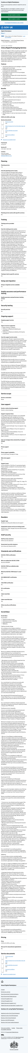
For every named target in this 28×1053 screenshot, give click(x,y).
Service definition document (11, 130)
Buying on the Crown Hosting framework (10, 1022)
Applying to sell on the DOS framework (9, 1015)
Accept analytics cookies (14, 15)
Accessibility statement (6, 1029)
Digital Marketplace (6, 31)
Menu (2, 33)
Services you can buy (5, 992)
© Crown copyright (14, 1049)
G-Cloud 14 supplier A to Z (6, 998)
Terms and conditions (10, 134)
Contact (3, 989)
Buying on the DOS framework (7, 1020)
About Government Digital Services (8, 996)
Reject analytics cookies (14, 19)
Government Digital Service (12, 1032)
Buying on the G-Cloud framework (8, 1017)
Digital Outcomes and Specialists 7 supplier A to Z (12, 1005)
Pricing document (9, 121)
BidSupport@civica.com (6, 155)
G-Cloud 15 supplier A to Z (6, 1001)
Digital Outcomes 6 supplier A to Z (8, 1003)
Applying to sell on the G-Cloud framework (10, 1013)
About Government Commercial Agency (9, 994)
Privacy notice (19, 1028)
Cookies (13, 1028)
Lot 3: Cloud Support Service (17, 40)
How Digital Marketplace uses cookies (14, 22)
